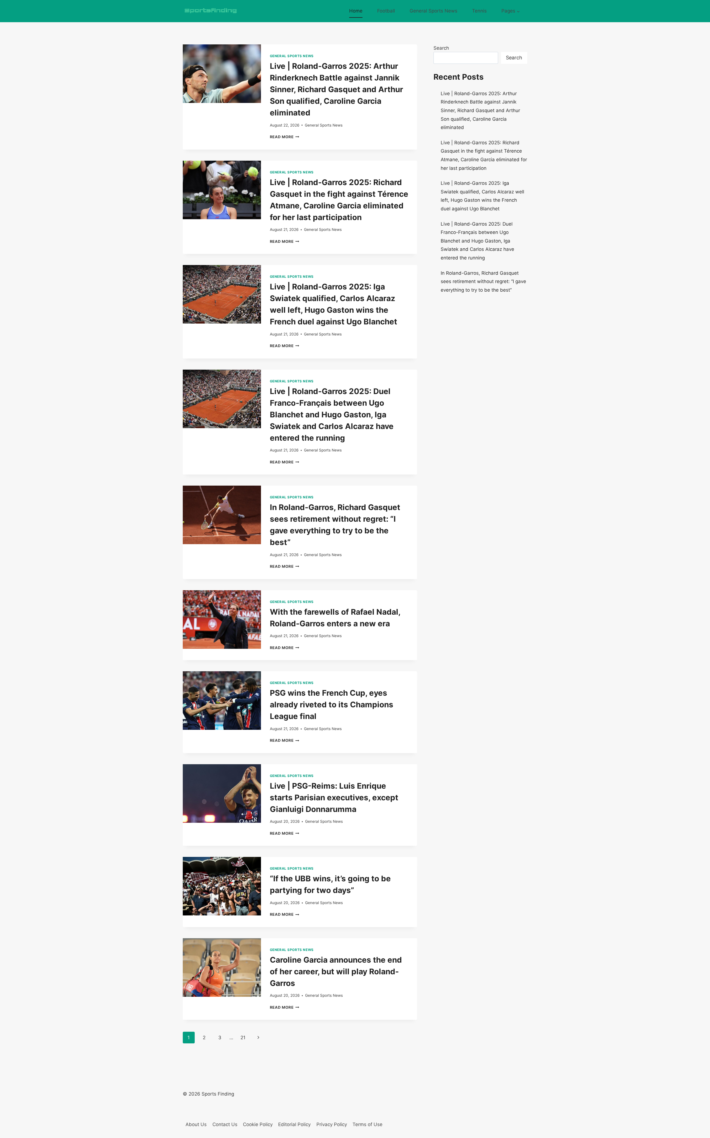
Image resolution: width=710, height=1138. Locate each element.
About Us (196, 1124)
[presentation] (222, 73)
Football (386, 11)
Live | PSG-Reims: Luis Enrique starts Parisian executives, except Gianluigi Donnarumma (334, 797)
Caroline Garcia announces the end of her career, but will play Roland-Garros (336, 971)
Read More (285, 137)
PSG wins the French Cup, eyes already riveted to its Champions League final (331, 704)
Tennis (479, 11)
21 (242, 1037)
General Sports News (433, 11)
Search (441, 48)
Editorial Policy (294, 1124)
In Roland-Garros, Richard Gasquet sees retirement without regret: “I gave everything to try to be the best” (483, 281)
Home (355, 11)
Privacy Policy (331, 1124)
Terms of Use (367, 1124)
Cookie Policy (258, 1124)
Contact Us (224, 1124)
